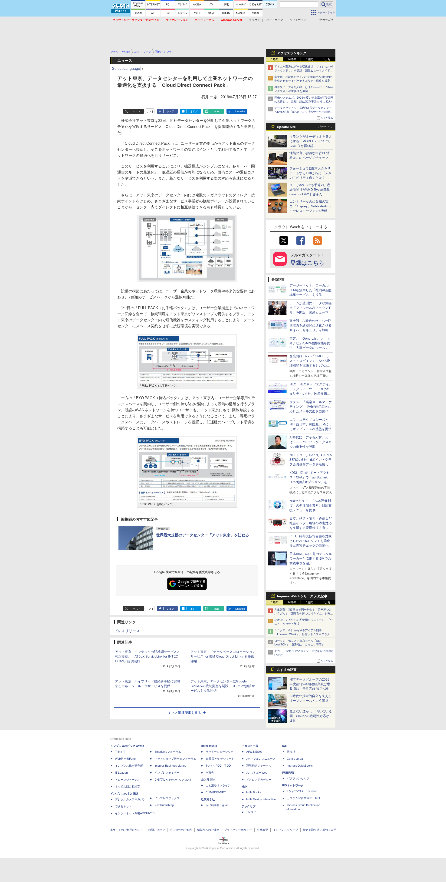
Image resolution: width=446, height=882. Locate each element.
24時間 (292, 59)
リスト (150, 111)
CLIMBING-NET (216, 792)
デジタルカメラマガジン (130, 799)
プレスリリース (127, 631)
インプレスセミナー (167, 772)
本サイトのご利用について (126, 830)
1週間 (309, 59)
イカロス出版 (250, 746)
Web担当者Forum (126, 758)
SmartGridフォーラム (167, 751)
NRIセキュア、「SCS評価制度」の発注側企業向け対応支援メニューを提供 (310, 505)
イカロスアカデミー (258, 779)
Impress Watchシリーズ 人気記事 (302, 596)
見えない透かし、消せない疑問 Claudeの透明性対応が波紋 (310, 715)
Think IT (120, 751)
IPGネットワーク (293, 785)
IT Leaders (121, 772)
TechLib (251, 812)
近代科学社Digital (217, 805)
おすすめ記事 (287, 670)
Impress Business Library (170, 765)
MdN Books (253, 792)
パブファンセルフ (298, 778)
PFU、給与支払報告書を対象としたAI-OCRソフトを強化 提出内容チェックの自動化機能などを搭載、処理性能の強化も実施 (311, 545)
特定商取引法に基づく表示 (319, 830)
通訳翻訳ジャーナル (258, 765)
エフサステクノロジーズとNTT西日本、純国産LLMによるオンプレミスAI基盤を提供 (310, 424)
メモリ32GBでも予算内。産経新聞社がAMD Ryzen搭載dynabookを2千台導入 (309, 189)
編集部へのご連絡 (208, 830)
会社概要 (262, 830)
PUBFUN (288, 772)
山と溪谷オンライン (218, 785)
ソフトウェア (298, 20)
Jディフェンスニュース (260, 758)
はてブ (193, 111)
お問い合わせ (156, 830)
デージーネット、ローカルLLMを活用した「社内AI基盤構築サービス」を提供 (310, 290)
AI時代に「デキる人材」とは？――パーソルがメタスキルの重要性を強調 (310, 441)
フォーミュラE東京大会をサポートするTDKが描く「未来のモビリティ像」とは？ (310, 173)
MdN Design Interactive (261, 799)
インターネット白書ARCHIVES (134, 813)
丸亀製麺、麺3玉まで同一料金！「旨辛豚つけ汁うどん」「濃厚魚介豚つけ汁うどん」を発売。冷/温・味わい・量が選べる (303, 613)
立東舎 (210, 772)
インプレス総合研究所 (129, 765)
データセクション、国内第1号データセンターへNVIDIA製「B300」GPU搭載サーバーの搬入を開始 (303, 111)
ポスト (137, 111)
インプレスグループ (285, 830)
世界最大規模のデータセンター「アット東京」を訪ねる (202, 535)
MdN (245, 786)
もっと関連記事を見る (184, 713)
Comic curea (295, 758)
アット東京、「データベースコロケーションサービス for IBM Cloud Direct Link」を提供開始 (223, 656)
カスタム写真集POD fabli (304, 798)
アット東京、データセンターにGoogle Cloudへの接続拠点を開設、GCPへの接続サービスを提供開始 (222, 685)
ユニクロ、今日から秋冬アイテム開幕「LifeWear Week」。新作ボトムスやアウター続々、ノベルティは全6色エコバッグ (303, 634)
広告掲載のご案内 (181, 830)
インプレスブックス (167, 798)
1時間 (274, 59)
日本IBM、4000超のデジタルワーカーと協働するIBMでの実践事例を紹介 (310, 558)
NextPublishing (164, 805)
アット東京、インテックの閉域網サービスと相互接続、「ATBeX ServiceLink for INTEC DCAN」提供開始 (147, 656)
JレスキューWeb (256, 772)
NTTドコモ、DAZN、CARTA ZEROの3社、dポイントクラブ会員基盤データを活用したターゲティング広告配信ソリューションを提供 (310, 464)
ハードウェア (274, 20)
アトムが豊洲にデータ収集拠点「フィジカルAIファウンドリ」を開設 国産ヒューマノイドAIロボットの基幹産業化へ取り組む (303, 70)
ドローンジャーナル (127, 779)
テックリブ (249, 806)
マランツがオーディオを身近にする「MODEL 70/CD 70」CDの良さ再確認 (310, 141)
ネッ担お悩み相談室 (127, 786)
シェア (170, 111)
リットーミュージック (219, 751)
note (216, 111)
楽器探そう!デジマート (220, 758)
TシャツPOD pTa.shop (302, 791)
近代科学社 (208, 799)
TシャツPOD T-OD (218, 765)
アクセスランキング (291, 53)
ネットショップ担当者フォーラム (175, 758)
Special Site (286, 127)
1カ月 (327, 59)
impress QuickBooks (300, 765)
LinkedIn (240, 111)
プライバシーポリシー (238, 830)
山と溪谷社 (208, 779)
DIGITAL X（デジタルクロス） (173, 779)
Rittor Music (209, 746)
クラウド (254, 20)
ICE (284, 746)
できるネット (123, 806)
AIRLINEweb (254, 751)
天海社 (291, 751)
